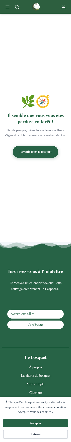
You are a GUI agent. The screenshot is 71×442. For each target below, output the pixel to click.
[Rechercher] (17, 7)
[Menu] (7, 7)
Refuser (36, 434)
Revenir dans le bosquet (35, 151)
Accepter (35, 423)
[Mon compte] (63, 7)
